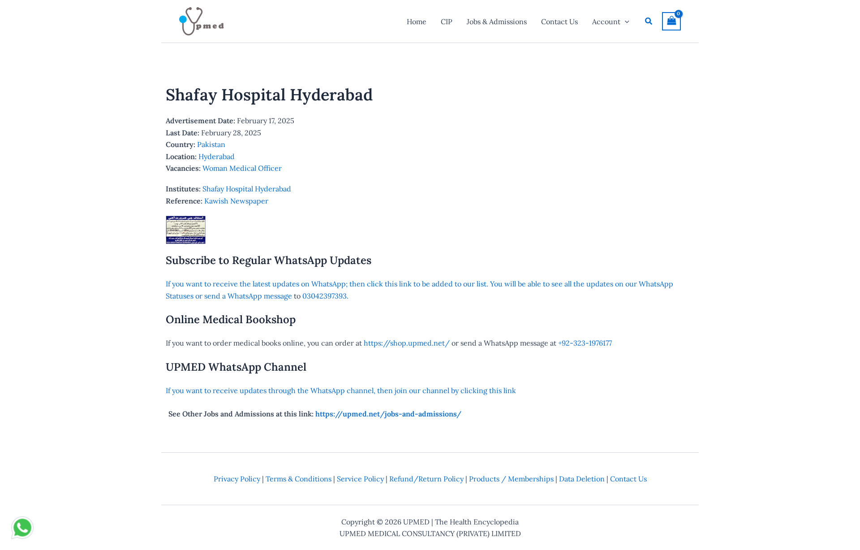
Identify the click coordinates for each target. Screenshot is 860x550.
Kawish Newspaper (236, 200)
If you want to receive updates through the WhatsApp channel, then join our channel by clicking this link (341, 390)
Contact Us (628, 478)
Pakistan (211, 144)
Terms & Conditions (298, 478)
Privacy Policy (237, 478)
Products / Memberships (511, 478)
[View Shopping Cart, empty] (671, 21)
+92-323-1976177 (585, 342)
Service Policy (360, 478)
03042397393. (324, 295)
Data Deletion (582, 478)
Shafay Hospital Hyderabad (246, 188)
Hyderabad (216, 156)
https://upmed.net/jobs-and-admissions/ (388, 413)
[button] (624, 21)
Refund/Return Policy (426, 478)
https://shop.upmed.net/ (407, 342)
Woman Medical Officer (242, 168)
